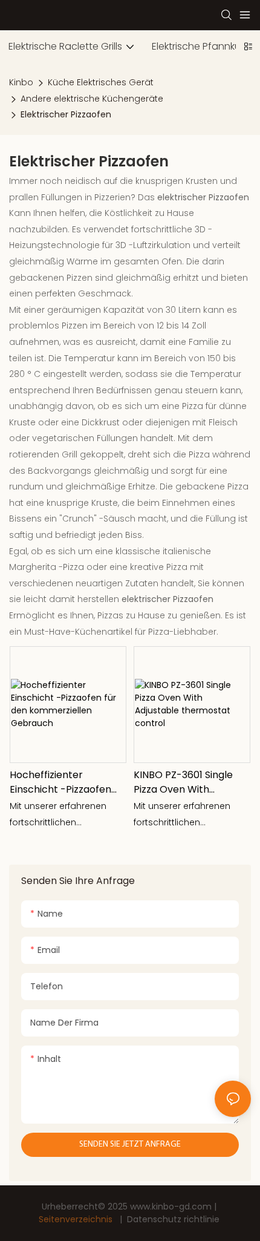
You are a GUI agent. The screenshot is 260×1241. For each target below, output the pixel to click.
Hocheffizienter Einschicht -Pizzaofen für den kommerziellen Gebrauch (65, 782)
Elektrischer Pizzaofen (66, 114)
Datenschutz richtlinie (173, 1219)
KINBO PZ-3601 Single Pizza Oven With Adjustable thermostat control (189, 782)
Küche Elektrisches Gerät (101, 82)
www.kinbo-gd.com (172, 1206)
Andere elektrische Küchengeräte (92, 99)
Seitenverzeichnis (77, 1219)
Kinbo (21, 82)
